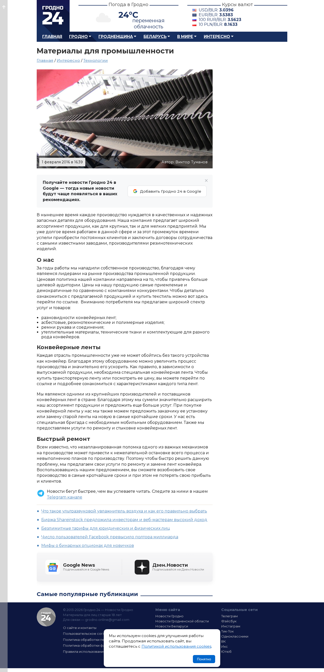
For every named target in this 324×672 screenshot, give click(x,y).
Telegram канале (64, 497)
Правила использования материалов (95, 651)
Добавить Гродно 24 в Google (170, 191)
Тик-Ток (227, 631)
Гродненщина (115, 36)
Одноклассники (234, 636)
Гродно (78, 36)
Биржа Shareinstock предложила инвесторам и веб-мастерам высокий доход (124, 519)
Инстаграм (230, 626)
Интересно (217, 36)
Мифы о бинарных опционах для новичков (87, 545)
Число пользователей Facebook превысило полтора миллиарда (109, 537)
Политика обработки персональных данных (100, 640)
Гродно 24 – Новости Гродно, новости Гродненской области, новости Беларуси (53, 16)
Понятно (204, 659)
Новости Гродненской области (182, 621)
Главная (52, 36)
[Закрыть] (206, 180)
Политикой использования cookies (176, 646)
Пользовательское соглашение (90, 633)
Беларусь (155, 36)
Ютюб (226, 651)
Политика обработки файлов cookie (94, 645)
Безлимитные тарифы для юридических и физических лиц (105, 528)
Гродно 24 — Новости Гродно (46, 616)
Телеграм (229, 616)
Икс (224, 646)
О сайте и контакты (79, 628)
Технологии (95, 60)
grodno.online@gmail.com (107, 620)
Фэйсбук (228, 621)
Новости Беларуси (171, 626)
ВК (223, 641)
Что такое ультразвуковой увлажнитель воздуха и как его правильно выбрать (124, 511)
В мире (185, 36)
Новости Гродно (169, 616)
